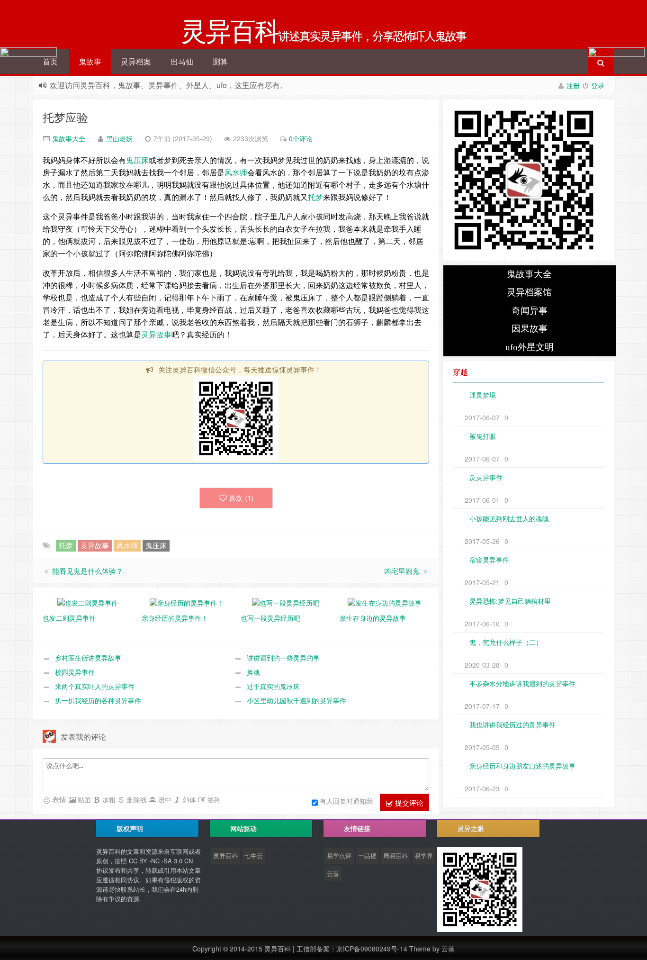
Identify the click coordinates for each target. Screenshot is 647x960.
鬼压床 (137, 159)
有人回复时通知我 (346, 801)
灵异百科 (225, 855)
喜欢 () (241, 498)
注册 (573, 85)
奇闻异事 (530, 311)
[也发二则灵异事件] (87, 602)
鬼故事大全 (67, 138)
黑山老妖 (119, 138)
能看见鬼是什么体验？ (87, 571)
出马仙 (182, 61)
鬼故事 (90, 61)
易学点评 (339, 855)
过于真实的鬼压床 (273, 686)
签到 (213, 799)
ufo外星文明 (529, 347)
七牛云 (253, 855)
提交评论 (408, 802)
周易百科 (395, 855)
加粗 (108, 799)
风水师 (236, 172)
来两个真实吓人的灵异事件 (95, 686)
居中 (163, 799)
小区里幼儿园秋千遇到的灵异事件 (296, 700)
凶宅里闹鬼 (402, 571)
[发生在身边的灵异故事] (385, 602)
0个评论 (301, 138)
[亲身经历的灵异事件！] (187, 602)
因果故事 (530, 329)
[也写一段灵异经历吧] (285, 602)
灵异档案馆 (529, 292)
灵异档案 (136, 61)
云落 (333, 873)
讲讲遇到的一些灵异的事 (283, 657)
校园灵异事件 (75, 672)
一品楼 (367, 855)
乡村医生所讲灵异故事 (88, 657)
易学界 (423, 855)
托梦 (315, 196)
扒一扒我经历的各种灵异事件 (98, 700)
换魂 (253, 672)
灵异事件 (73, 216)
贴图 (83, 799)
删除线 (136, 799)
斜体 (188, 799)
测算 (220, 61)
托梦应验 (65, 117)
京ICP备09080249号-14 (371, 948)
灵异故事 (156, 334)
